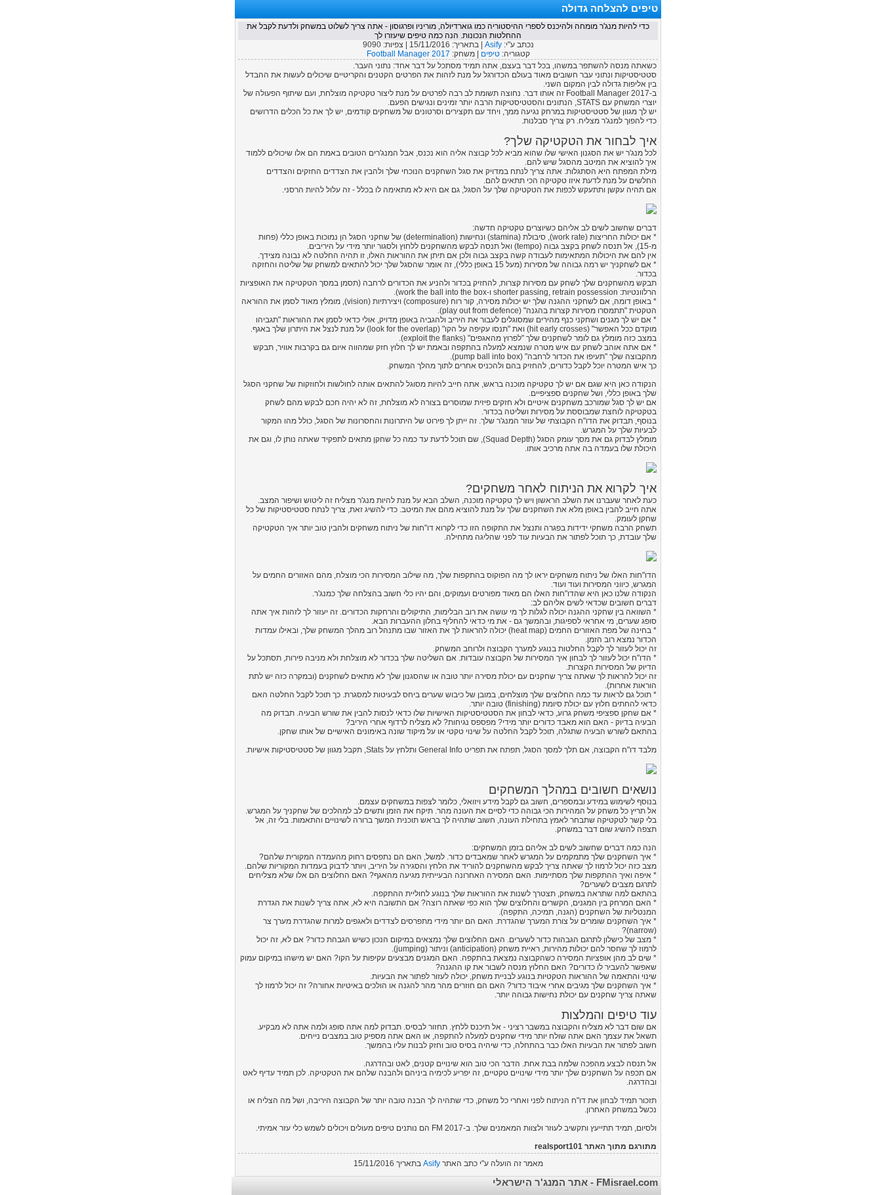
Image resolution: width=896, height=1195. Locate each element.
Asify (493, 44)
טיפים (490, 53)
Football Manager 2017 (408, 53)
